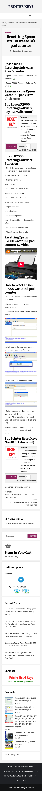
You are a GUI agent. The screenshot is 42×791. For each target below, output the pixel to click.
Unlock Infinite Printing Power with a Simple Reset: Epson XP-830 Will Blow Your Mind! (19, 655)
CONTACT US (20, 780)
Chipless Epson (8, 771)
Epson (11, 487)
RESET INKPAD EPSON (23, 767)
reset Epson (29, 487)
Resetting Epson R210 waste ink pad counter (19, 494)
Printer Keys (21, 6)
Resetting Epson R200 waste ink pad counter (22, 502)
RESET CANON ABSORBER (15, 776)
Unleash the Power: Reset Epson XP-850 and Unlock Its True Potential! (20, 644)
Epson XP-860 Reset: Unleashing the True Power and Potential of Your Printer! (21, 635)
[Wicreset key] (11, 122)
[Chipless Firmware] (21, 679)
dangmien (17, 51)
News (8, 32)
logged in (17, 523)
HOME (10, 767)
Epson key (19, 487)
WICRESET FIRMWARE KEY (27, 771)
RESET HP (32, 776)
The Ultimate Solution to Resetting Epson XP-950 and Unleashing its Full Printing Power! (20, 611)
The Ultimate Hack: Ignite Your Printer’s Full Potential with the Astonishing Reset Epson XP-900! (20, 624)
